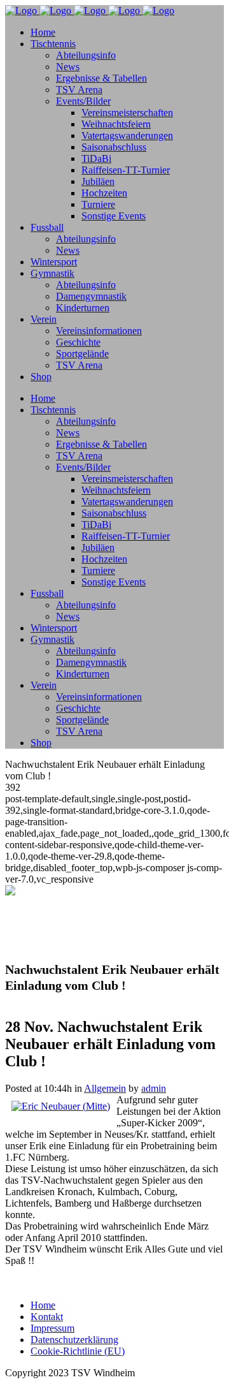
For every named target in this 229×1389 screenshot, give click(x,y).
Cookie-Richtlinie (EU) (78, 1351)
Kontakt (47, 1316)
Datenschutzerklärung (74, 1339)
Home (43, 1305)
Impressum (52, 1328)
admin (153, 1088)
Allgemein (105, 1088)
